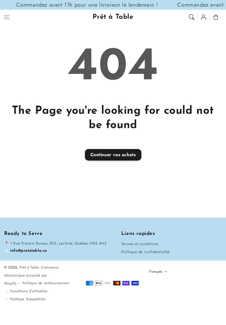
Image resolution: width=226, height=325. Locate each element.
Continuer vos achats (113, 154)
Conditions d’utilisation (29, 291)
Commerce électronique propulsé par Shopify (31, 275)
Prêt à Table (29, 267)
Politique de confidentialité (145, 251)
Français (155, 271)
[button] (7, 17)
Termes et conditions (139, 244)
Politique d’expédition (28, 299)
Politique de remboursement (46, 283)
